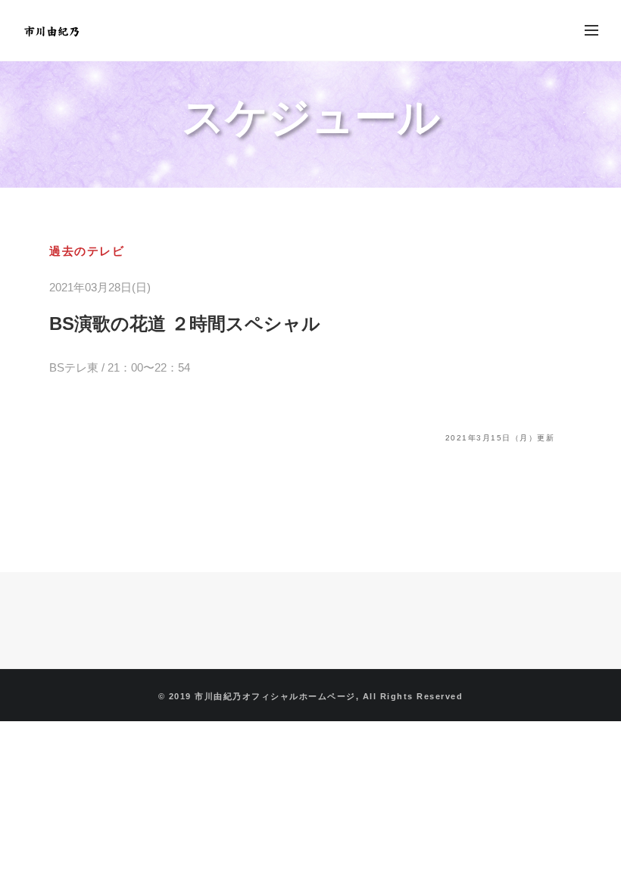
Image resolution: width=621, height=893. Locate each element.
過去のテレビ (86, 250)
